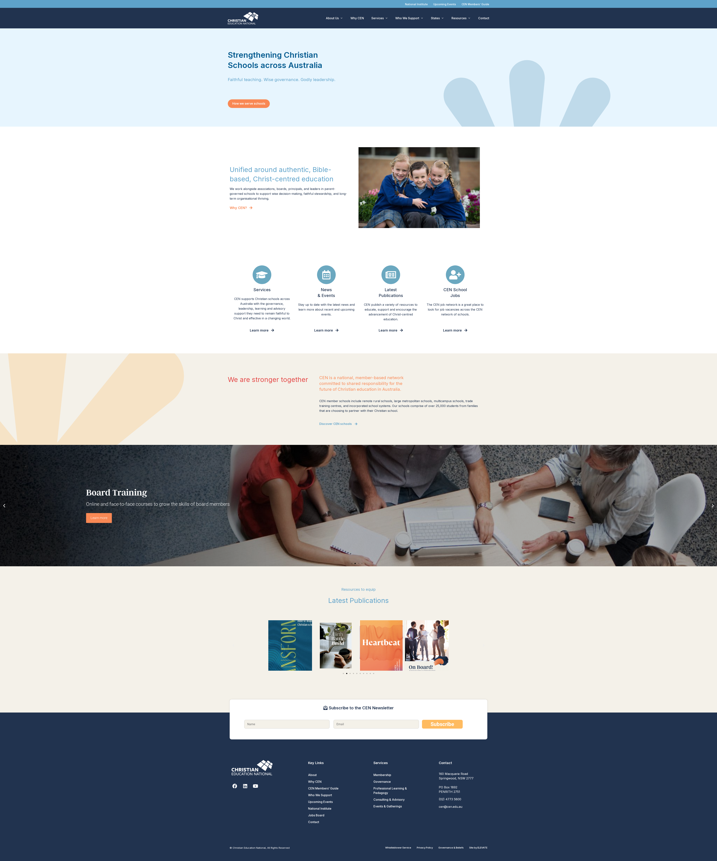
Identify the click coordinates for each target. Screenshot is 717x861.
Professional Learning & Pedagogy (390, 790)
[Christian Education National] (244, 18)
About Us (332, 18)
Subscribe (442, 724)
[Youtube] (255, 786)
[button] (4, 505)
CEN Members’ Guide (475, 4)
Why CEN (357, 18)
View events (99, 518)
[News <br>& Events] (326, 274)
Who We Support (407, 18)
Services (377, 18)
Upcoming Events (444, 4)
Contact (483, 18)
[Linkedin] (245, 786)
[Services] (262, 274)
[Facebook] (235, 786)
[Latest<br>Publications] (390, 274)
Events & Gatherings (387, 806)
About (312, 775)
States (435, 18)
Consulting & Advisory (389, 799)
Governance (382, 781)
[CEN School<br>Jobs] (455, 274)
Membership (382, 775)
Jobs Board (316, 815)
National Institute (416, 4)
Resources (458, 18)
